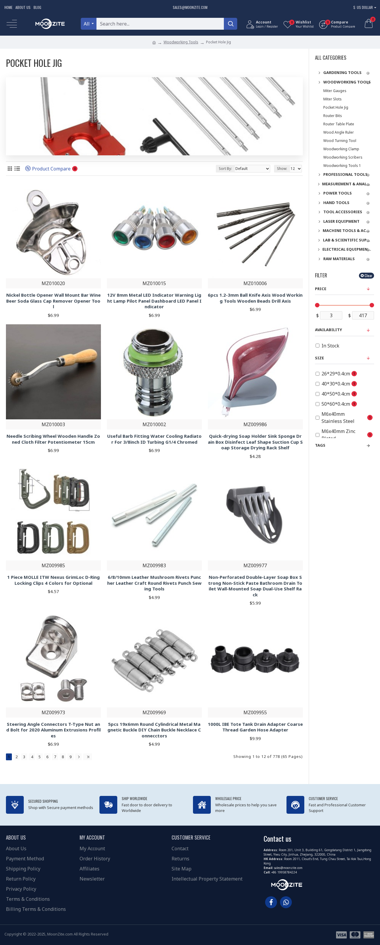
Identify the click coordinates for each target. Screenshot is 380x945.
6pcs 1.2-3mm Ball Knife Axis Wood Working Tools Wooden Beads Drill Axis (255, 298)
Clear (368, 275)
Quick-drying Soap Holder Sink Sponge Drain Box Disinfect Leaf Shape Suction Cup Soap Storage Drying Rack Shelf (255, 442)
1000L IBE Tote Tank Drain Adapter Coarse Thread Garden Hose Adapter (255, 727)
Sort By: (225, 168)
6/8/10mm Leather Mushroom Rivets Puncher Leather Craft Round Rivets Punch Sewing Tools (154, 583)
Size (319, 358)
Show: (282, 168)
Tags (320, 445)
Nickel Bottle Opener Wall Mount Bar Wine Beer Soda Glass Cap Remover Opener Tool (53, 300)
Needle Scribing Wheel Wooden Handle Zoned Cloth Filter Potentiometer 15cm (53, 439)
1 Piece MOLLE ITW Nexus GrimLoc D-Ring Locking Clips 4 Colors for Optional (53, 580)
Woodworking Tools (181, 42)
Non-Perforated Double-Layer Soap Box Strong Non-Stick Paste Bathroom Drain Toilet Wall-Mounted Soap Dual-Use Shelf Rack (255, 586)
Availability (328, 329)
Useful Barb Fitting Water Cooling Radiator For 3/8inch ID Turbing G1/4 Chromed (154, 439)
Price (320, 288)
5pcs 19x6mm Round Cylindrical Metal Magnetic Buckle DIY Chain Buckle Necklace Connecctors (154, 730)
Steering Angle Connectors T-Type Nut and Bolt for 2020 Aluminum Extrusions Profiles (53, 730)
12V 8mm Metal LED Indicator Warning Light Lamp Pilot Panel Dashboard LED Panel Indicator (154, 300)
